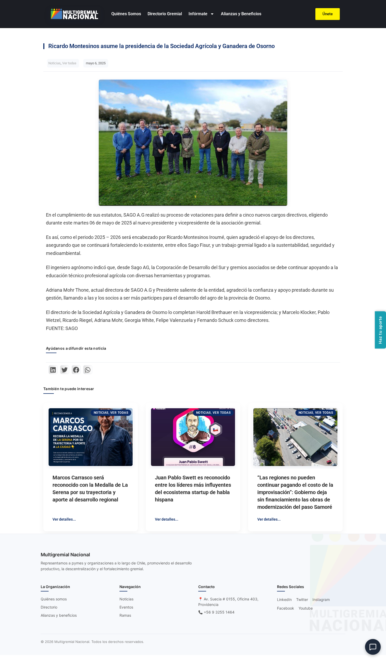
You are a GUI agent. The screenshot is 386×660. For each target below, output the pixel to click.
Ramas (125, 615)
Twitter (302, 599)
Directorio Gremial (165, 13)
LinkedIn (284, 599)
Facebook (285, 608)
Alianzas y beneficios (59, 615)
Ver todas (69, 63)
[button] (53, 369)
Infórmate (198, 13)
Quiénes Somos (126, 13)
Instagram (321, 599)
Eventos (126, 607)
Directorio (49, 607)
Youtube (306, 608)
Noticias (54, 63)
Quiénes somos (54, 599)
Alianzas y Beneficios (241, 13)
